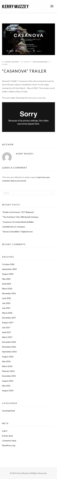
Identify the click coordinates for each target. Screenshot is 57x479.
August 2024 (7, 274)
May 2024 (6, 279)
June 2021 (6, 298)
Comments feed (9, 440)
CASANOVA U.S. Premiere (13, 227)
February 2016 (8, 371)
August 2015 (7, 381)
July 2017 (6, 327)
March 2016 (7, 366)
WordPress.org (8, 445)
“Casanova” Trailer (24, 71)
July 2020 (6, 303)
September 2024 (9, 269)
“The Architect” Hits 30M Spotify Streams (20, 217)
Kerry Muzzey (12, 62)
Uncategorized (40, 62)
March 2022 (7, 288)
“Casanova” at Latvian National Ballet (18, 222)
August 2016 (7, 356)
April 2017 (6, 332)
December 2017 (9, 317)
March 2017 (7, 337)
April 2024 (6, 284)
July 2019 (6, 308)
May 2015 (6, 385)
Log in (4, 431)
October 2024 (8, 264)
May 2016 (6, 361)
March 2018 (7, 313)
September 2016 (9, 351)
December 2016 (9, 342)
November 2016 (9, 347)
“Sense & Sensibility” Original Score (17, 231)
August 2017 (7, 322)
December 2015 (9, 376)
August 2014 (7, 390)
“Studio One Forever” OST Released (18, 212)
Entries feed (7, 436)
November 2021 (9, 293)
